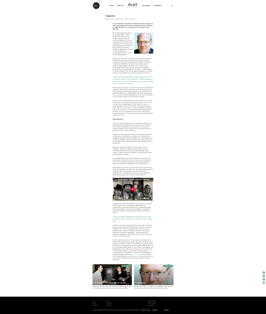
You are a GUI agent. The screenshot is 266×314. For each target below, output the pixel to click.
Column (126, 265)
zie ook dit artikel (137, 254)
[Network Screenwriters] (97, 5)
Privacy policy (109, 305)
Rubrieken (157, 5)
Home (111, 5)
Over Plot (120, 5)
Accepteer (166, 310)
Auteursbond (109, 303)
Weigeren (155, 310)
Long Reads (146, 5)
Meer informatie (145, 310)
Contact (108, 301)
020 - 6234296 (151, 305)
